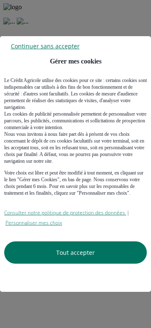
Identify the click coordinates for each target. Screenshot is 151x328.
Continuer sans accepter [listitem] (45, 45)
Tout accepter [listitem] (75, 253)
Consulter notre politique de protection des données (65, 212)
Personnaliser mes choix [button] (33, 222)
